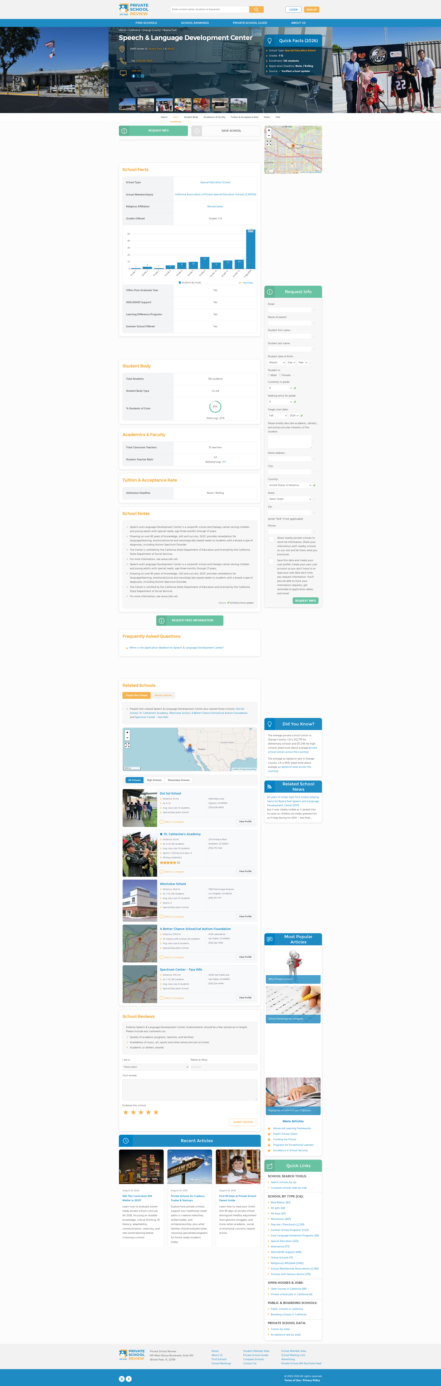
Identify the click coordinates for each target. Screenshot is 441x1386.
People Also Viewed (136, 695)
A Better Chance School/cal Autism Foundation (219, 713)
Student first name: (279, 330)
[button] (125, 1113)
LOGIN (293, 10)
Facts (175, 117)
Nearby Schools (163, 695)
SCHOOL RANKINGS (195, 22)
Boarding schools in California (288, 1314)
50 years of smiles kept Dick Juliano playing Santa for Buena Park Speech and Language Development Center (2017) (293, 801)
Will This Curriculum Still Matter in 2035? (137, 1198)
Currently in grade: (279, 382)
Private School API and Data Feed (301, 1364)
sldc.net (136, 71)
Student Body (191, 117)
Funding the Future (284, 1139)
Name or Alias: (199, 1060)
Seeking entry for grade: (282, 396)
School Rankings (221, 1364)
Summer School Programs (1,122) (290, 1230)
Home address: (276, 453)
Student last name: (279, 343)
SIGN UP (312, 10)
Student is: (274, 370)
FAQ (278, 117)
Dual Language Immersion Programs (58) (295, 1235)
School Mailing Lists (293, 1355)
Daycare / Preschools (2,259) (287, 1224)
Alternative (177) (280, 1247)
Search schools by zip (283, 1182)
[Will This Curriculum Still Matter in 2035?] (141, 1167)
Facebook (128, 1379)
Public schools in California (287, 1309)
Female (286, 375)
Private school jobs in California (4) (291, 1294)
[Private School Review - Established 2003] (133, 9)
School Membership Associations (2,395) (295, 1269)
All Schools (134, 780)
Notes (267, 117)
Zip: (270, 507)
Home (215, 1351)
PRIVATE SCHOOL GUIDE (250, 22)
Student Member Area (256, 1351)
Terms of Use (292, 1380)
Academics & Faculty (214, 117)
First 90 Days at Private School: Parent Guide (238, 1198)
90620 (171, 49)
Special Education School (300, 50)
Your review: (129, 1076)
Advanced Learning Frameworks (292, 1128)
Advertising (288, 1359)
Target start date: (278, 409)
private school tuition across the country (292, 750)
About (164, 117)
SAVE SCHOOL (231, 130)
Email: (271, 304)
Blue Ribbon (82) (280, 1202)
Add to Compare (174, 822)
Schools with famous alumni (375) (291, 1274)
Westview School (179, 713)
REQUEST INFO (158, 130)
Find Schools (219, 1359)
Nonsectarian (215, 206)
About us (217, 1355)
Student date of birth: (281, 356)
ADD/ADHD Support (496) (286, 1252)
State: (271, 493)
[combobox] (207, 9)
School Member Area (293, 1351)
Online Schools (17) (282, 1258)
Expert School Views (285, 1134)
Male (274, 375)
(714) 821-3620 (144, 61)
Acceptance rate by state (286, 1335)
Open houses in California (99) (288, 1289)
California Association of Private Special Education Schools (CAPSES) (215, 194)
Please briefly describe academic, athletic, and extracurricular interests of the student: (292, 427)
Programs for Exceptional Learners (293, 1145)
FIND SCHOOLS (146, 22)
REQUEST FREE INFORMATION (192, 620)
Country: (273, 479)
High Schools (154, 780)
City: (270, 466)
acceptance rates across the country (289, 769)
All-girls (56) (278, 1208)
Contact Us (250, 1364)
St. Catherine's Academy (153, 713)
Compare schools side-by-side (289, 1188)
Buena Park (155, 49)
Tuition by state (280, 1329)
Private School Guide (255, 1355)
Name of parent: (277, 317)
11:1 (223, 462)
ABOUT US (298, 22)
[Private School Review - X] (122, 1379)
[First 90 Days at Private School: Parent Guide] (238, 1167)
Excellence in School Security (290, 1150)
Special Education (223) (284, 1241)
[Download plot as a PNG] (251, 230)
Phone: (272, 526)
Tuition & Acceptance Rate (244, 117)
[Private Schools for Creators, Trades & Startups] (189, 1167)
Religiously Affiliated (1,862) (287, 1263)
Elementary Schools (178, 780)
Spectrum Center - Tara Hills (151, 717)
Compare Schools (253, 1359)
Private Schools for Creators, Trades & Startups (188, 1198)
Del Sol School (170, 793)
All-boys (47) (278, 1213)
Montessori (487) (281, 1219)
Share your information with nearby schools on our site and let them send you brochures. (297, 546)
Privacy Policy (311, 1380)
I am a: (126, 1060)
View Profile (245, 822)
